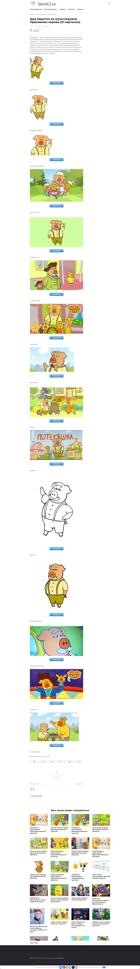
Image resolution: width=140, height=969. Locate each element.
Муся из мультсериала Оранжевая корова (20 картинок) (100, 829)
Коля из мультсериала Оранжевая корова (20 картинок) (38, 876)
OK (104, 967)
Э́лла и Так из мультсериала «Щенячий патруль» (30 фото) (101, 876)
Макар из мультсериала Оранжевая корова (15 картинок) (79, 852)
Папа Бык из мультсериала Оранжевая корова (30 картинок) (38, 830)
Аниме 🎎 (63, 9)
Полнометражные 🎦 (51, 9)
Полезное (80, 9)
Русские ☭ (71, 9)
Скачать (56, 83)
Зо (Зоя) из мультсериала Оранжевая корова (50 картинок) (59, 829)
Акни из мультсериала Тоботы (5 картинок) (79, 899)
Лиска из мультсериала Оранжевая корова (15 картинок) (38, 852)
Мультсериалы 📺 (36, 9)
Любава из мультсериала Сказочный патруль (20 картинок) (101, 923)
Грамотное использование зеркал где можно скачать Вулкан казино (100, 901)
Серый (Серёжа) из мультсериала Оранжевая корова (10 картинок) (58, 877)
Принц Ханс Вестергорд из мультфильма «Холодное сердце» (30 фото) (38, 929)
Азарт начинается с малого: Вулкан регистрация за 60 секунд (78, 924)
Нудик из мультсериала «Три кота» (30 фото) (59, 923)
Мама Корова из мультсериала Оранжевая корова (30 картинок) (100, 853)
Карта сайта (34, 943)
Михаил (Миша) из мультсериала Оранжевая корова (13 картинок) (58, 853)
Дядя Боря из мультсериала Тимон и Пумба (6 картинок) (38, 899)
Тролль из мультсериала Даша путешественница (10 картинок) (59, 899)
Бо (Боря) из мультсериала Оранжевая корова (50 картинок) (79, 830)
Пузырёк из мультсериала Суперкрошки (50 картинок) (77, 877)
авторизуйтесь (79, 784)
